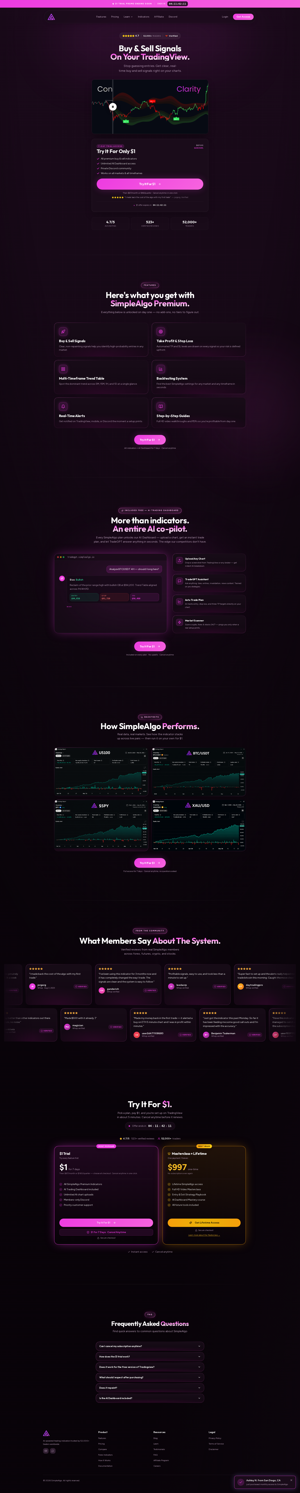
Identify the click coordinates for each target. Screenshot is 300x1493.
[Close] (182, 716)
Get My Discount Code (150, 764)
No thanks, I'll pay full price (150, 772)
